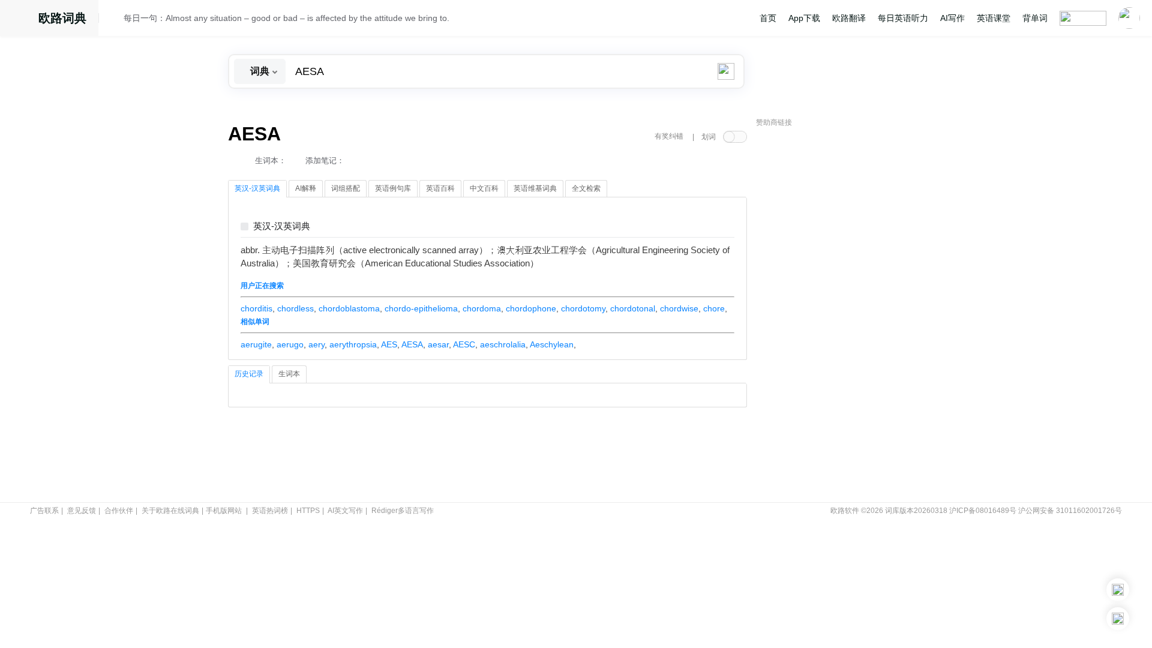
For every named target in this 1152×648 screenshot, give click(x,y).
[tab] (257, 189)
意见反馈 (81, 510)
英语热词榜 (270, 510)
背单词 (1035, 18)
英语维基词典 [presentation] (535, 188)
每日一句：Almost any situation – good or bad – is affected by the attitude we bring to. (286, 18)
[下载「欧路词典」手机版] (1117, 589)
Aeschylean (552, 344)
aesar (438, 344)
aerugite (256, 344)
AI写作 (952, 18)
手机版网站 (224, 510)
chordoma (482, 308)
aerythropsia (353, 344)
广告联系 (44, 510)
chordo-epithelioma (421, 308)
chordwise (679, 308)
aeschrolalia (503, 344)
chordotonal (632, 308)
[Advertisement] (846, 315)
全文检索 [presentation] (586, 188)
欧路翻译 (849, 18)
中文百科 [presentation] (484, 188)
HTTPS (308, 510)
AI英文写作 (345, 510)
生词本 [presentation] (289, 374)
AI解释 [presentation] (305, 188)
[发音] (115, 20)
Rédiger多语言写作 (402, 510)
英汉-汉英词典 (281, 226)
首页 (768, 18)
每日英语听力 (903, 18)
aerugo (290, 344)
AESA (412, 344)
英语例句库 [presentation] (393, 188)
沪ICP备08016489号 (982, 510)
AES (389, 344)
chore (714, 308)
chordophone (531, 308)
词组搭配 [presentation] (345, 188)
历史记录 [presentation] (249, 374)
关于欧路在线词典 (170, 510)
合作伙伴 (118, 510)
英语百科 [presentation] (440, 188)
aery (316, 344)
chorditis (256, 308)
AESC (464, 344)
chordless (295, 308)
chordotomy (583, 308)
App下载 (804, 18)
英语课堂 (993, 18)
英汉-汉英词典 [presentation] (257, 188)
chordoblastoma (349, 308)
